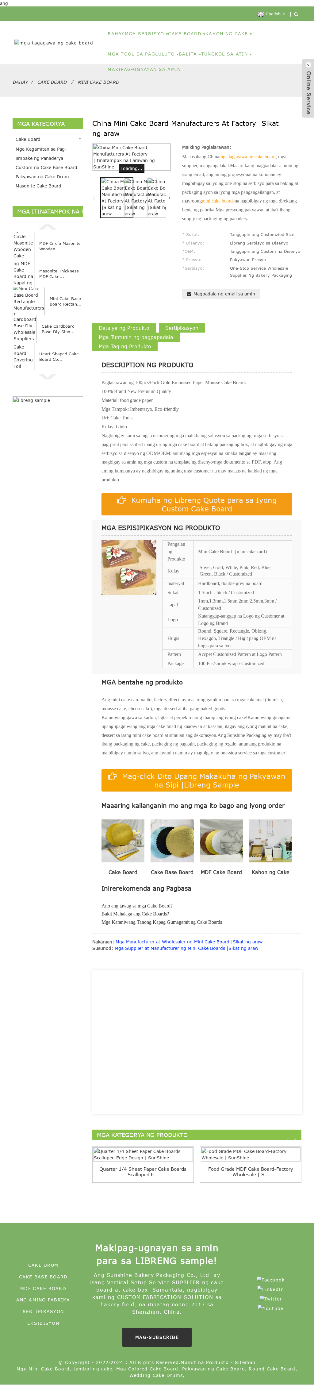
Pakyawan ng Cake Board (213, 1368)
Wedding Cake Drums (156, 1375)
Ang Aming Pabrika (43, 1299)
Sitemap (245, 1362)
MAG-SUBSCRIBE (157, 1337)
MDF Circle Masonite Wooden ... (60, 246)
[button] (48, 226)
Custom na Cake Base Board (46, 167)
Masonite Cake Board (38, 185)
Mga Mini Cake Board (43, 1368)
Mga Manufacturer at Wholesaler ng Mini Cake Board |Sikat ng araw (189, 941)
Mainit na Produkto (205, 1362)
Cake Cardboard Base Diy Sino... (58, 329)
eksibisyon (43, 1323)
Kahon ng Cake (226, 33)
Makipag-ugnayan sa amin (144, 69)
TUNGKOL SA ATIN (224, 53)
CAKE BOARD (184, 33)
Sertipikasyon (43, 1311)
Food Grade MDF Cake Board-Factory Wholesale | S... (250, 1171)
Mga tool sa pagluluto (141, 53)
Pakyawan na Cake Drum (42, 176)
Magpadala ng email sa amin (224, 293)
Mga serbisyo (144, 33)
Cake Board (52, 82)
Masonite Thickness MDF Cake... (59, 273)
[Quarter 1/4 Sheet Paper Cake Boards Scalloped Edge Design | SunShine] (143, 1154)
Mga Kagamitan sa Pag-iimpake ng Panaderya (41, 153)
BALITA (188, 53)
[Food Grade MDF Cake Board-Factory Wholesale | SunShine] (251, 1154)
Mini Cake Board (98, 82)
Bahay (20, 82)
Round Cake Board (272, 1368)
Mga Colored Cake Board (147, 1368)
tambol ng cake (93, 1368)
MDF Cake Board (43, 1288)
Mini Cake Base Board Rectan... (66, 301)
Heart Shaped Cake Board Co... (59, 356)
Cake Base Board (43, 1276)
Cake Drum (43, 1265)
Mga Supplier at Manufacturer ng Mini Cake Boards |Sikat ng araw (186, 948)
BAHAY (116, 33)
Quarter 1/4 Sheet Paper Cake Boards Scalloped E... (142, 1171)
